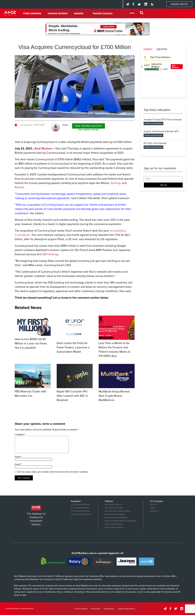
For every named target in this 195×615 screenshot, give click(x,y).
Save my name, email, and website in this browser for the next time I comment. (52, 472)
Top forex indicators (157, 110)
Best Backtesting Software (115, 514)
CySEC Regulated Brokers (81, 514)
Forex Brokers (32, 13)
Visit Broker (175, 66)
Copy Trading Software (114, 524)
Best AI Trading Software (114, 527)
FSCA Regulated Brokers (80, 511)
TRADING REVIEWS (58, 13)
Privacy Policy (95, 609)
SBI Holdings (50, 254)
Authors (153, 508)
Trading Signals (102, 13)
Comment (20, 434)
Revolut (19, 187)
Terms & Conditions (81, 609)
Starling (115, 183)
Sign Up (163, 185)
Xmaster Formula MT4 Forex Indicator (163, 119)
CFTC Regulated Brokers (80, 504)
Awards (78, 13)
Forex (148, 49)
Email (18, 464)
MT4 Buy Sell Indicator (155, 143)
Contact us (154, 511)
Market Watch (179, 4)
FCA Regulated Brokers (80, 508)
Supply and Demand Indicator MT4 (161, 131)
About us (153, 504)
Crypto (161, 49)
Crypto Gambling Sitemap (126, 609)
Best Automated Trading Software (118, 511)
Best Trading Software (113, 504)
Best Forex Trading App (114, 508)
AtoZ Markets (43, 148)
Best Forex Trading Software (116, 518)
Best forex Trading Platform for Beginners (121, 521)
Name (18, 456)
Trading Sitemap (108, 609)
